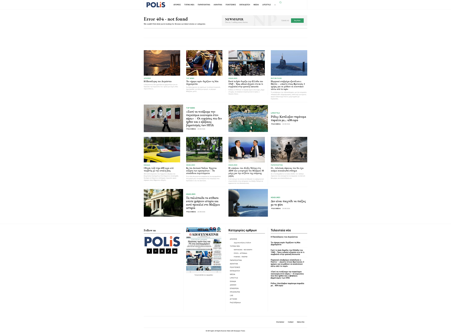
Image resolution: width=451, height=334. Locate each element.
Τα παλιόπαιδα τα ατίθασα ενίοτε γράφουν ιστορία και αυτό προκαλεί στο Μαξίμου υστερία (203, 203)
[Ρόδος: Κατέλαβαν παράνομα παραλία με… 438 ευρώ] (248, 118)
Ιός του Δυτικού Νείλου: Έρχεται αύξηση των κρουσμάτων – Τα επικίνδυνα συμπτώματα (201, 170)
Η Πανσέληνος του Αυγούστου (158, 81)
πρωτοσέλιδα (200, 275)
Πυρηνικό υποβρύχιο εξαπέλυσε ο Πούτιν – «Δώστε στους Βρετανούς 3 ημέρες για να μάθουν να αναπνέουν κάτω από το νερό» (288, 85)
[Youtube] (174, 251)
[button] (280, 2)
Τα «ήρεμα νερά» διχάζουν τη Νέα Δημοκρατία (202, 82)
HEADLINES (232, 78)
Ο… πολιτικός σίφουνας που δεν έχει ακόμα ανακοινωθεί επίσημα (287, 169)
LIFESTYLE (275, 113)
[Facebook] (149, 251)
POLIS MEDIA (191, 129)
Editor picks (276, 78)
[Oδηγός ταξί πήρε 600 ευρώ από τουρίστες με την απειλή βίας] (162, 149)
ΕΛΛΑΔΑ (147, 165)
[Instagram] (155, 251)
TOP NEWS (190, 78)
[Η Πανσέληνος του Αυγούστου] (162, 63)
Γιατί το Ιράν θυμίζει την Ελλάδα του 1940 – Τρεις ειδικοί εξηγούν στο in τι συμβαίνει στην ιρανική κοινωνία (245, 84)
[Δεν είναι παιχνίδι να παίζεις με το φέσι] (248, 203)
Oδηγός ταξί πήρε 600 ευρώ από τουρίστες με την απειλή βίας (158, 169)
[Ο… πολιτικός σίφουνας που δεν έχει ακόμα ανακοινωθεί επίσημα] (289, 149)
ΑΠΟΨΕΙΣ (147, 78)
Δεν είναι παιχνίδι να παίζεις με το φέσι (288, 203)
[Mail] (162, 251)
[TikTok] (168, 251)
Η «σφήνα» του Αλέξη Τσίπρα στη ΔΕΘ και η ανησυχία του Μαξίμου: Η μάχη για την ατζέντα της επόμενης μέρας (246, 171)
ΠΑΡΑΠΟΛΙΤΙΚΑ (277, 165)
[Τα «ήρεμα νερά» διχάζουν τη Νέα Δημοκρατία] (204, 63)
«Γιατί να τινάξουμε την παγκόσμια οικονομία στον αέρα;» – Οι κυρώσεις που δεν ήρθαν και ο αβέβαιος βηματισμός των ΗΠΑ (204, 118)
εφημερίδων (209, 275)
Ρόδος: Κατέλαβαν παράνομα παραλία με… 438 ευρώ (288, 118)
